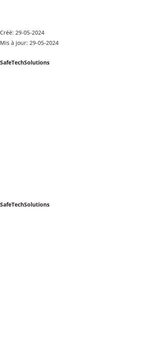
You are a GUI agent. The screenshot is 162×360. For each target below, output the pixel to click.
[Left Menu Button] (4, 52)
